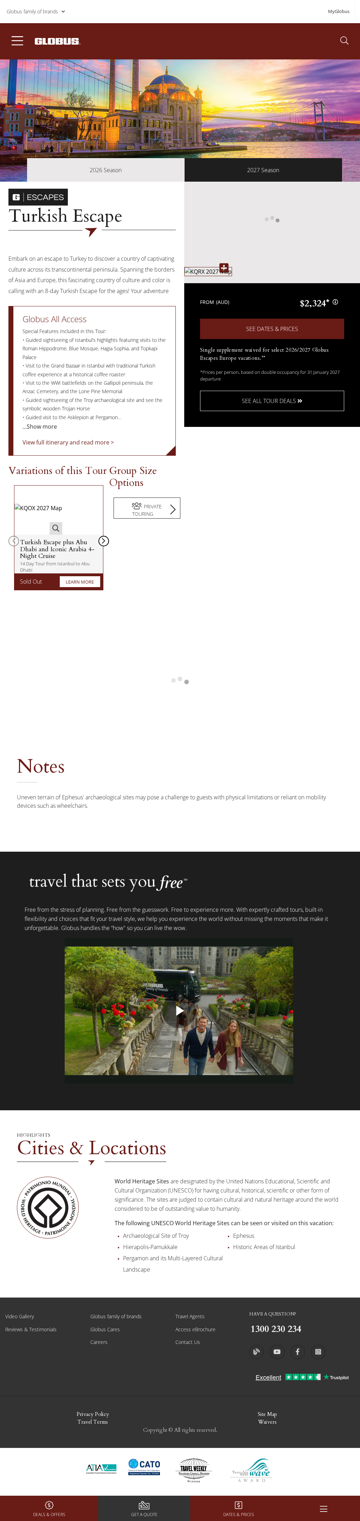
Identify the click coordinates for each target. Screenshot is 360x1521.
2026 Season (106, 170)
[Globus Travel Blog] (256, 1352)
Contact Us (187, 1342)
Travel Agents (190, 1316)
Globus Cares (105, 1329)
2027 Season (263, 170)
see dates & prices (272, 329)
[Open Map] (208, 271)
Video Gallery (19, 1316)
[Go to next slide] (103, 541)
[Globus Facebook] (297, 1352)
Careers (99, 1342)
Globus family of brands (32, 11)
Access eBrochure (195, 1329)
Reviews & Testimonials (31, 1329)
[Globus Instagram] (318, 1352)
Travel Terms (92, 1421)
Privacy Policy (93, 1414)
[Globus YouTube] (277, 1352)
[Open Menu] (323, 1508)
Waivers (267, 1421)
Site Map (267, 1414)
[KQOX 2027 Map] (38, 510)
